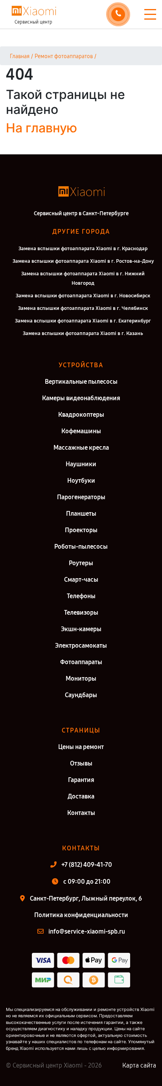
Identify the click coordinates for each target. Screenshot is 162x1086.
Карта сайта (139, 1065)
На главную (41, 128)
